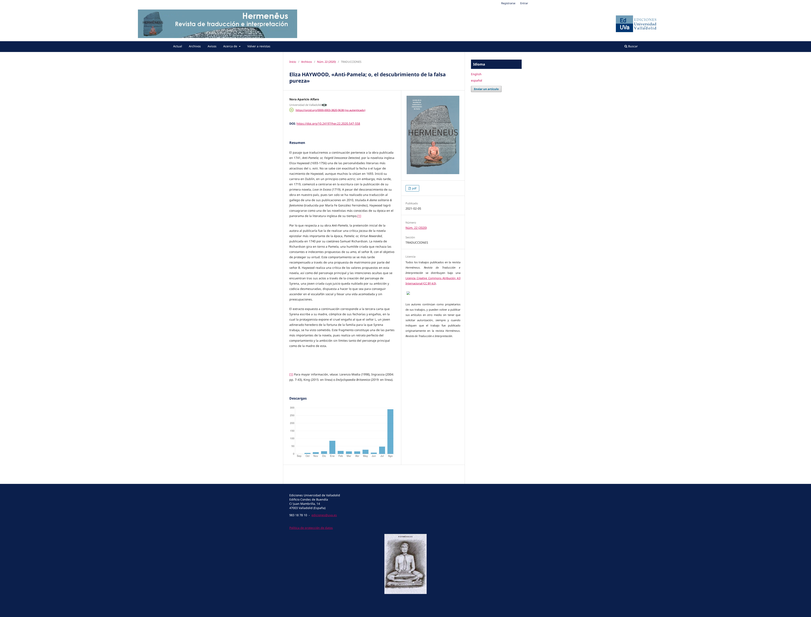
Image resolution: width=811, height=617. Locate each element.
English (476, 74)
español (476, 80)
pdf (413, 188)
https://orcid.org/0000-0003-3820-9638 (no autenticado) (330, 110)
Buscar (632, 46)
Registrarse (508, 3)
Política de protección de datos (311, 528)
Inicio (292, 62)
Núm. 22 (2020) (326, 62)
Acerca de (230, 46)
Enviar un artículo (486, 89)
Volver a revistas (258, 46)
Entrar (524, 3)
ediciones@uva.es (324, 515)
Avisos (212, 46)
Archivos (195, 46)
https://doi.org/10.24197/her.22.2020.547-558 (328, 123)
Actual (177, 46)
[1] (359, 216)
